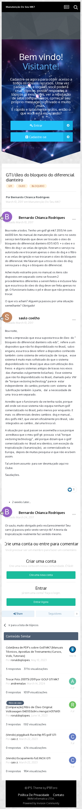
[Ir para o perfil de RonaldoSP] (73, 705)
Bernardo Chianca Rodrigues (30, 197)
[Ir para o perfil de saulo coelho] (6, 316)
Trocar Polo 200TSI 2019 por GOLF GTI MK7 (32, 679)
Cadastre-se (37, 137)
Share (19, 613)
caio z (14, 739)
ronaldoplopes (20, 660)
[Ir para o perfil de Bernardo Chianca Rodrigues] (6, 216)
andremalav (18, 683)
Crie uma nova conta (41, 575)
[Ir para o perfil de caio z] (73, 737)
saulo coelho (29, 318)
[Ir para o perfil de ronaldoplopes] (73, 650)
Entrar (37, 125)
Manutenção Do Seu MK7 (45, 201)
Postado (19, 222)
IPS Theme (35, 788)
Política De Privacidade (33, 795)
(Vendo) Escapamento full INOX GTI (28, 758)
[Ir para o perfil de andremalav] (73, 682)
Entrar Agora (41, 602)
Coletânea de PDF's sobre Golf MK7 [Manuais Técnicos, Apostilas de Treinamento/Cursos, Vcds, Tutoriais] (34, 651)
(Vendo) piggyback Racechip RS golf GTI (31, 734)
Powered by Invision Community (41, 803)
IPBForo (52, 788)
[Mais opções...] (74, 219)
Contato (58, 795)
